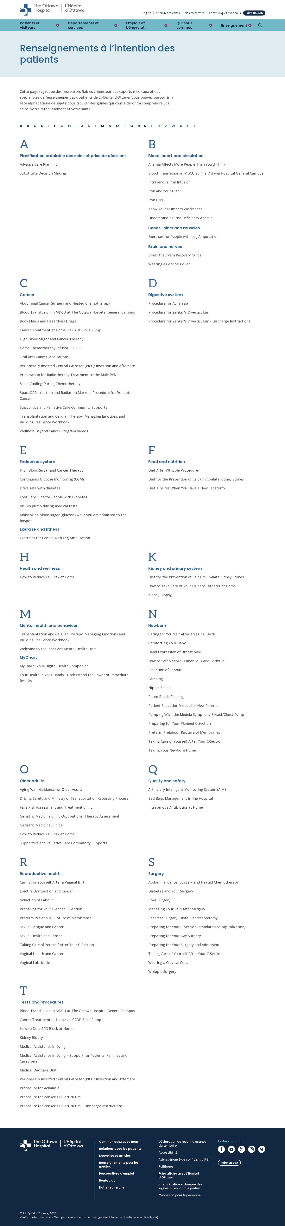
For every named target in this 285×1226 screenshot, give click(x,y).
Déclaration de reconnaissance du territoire (182, 1144)
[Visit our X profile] (241, 1149)
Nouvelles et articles (115, 1156)
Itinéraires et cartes (168, 13)
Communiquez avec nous (225, 13)
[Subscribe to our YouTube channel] (231, 1149)
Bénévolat (107, 1181)
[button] (39, 25)
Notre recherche (111, 1188)
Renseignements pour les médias (119, 1165)
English (146, 13)
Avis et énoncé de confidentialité (183, 1160)
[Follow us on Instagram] (251, 1149)
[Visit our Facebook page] (221, 1149)
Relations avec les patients (120, 1149)
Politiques (166, 1167)
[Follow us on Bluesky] (261, 1149)
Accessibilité (168, 1153)
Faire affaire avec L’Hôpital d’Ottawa (179, 1175)
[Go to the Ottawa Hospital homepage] (52, 10)
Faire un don (254, 13)
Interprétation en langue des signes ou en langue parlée (180, 1186)
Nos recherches (194, 13)
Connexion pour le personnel (180, 1195)
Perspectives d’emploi (116, 1174)
